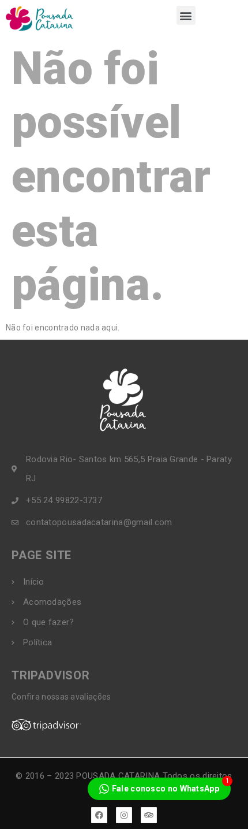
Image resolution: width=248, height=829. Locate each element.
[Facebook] (99, 815)
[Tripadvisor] (149, 815)
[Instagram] (124, 815)
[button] (186, 15)
